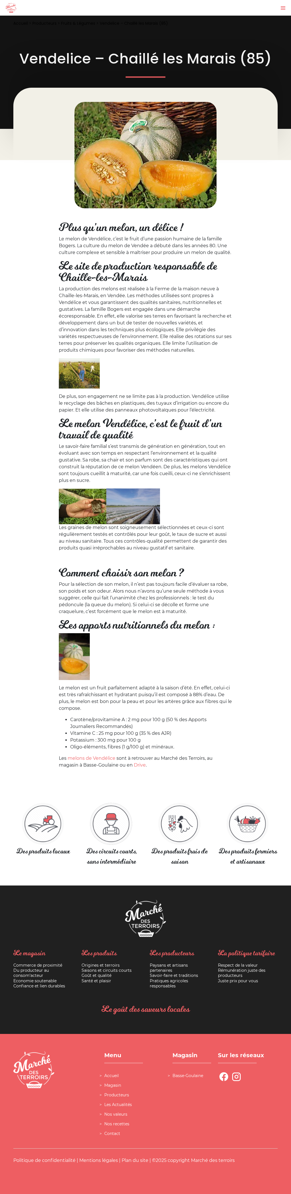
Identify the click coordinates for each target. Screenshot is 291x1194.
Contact (112, 1133)
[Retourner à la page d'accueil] (11, 7)
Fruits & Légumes (78, 23)
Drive (140, 765)
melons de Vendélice (91, 758)
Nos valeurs (115, 1114)
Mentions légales (98, 1160)
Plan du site (135, 1160)
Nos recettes (116, 1123)
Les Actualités (118, 1104)
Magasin (112, 1085)
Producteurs (44, 23)
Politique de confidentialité (44, 1160)
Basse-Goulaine (187, 1075)
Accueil (20, 23)
